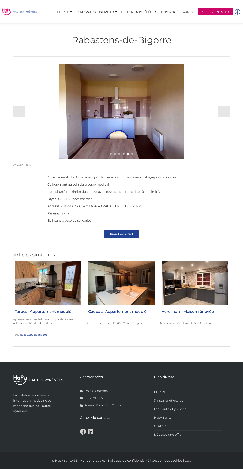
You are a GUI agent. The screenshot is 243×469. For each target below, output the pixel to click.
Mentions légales (93, 460)
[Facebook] (237, 12)
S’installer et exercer (169, 400)
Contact (189, 11)
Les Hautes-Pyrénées (137, 11)
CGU (188, 460)
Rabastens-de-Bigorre (33, 334)
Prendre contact (121, 234)
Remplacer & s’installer (95, 11)
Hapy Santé (169, 11)
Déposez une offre (215, 11)
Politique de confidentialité (128, 460)
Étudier (63, 11)
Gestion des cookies (167, 460)
